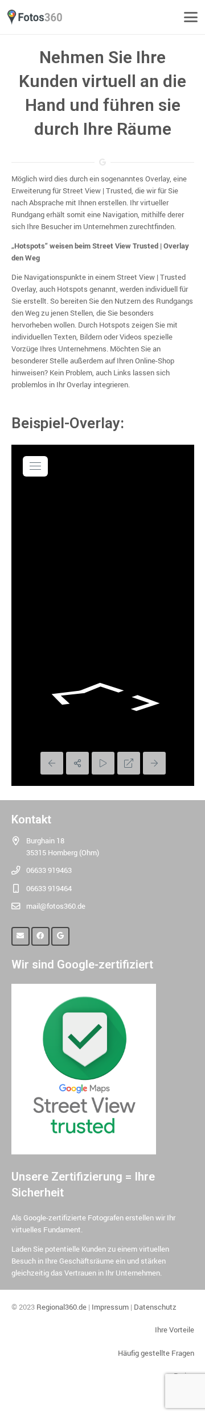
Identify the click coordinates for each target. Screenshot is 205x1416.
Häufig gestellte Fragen (156, 1353)
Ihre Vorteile (174, 1329)
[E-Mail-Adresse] (20, 936)
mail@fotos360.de (55, 906)
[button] (191, 17)
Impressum (110, 1307)
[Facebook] (40, 936)
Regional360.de (61, 1307)
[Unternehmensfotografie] (34, 17)
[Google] (60, 936)
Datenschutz (155, 1307)
